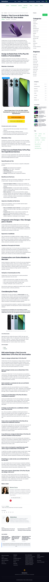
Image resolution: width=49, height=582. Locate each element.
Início (15, 1)
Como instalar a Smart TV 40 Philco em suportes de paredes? (42, 108)
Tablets (35, 93)
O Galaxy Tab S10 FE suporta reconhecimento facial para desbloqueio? (42, 124)
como (35, 135)
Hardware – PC (35, 31)
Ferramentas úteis (32, 1)
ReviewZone (5, 1)
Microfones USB (35, 38)
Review (36, 133)
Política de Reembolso (5, 560)
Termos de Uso (4, 563)
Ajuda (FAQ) (38, 1)
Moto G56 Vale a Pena (38, 148)
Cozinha (34, 25)
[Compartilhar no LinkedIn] (11, 512)
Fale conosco (39, 560)
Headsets (34, 33)
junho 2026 (35, 57)
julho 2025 (34, 72)
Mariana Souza (14, 487)
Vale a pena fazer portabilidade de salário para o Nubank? (42, 116)
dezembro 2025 (35, 64)
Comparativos (25, 1)
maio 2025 (34, 75)
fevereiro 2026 (35, 61)
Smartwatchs (35, 43)
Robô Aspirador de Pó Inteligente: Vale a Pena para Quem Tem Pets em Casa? (26, 538)
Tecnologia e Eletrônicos (37, 46)
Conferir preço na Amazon (16, 117)
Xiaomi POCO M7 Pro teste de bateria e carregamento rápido (42, 112)
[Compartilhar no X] (2, 512)
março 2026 (35, 59)
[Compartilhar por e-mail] (13, 512)
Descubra (40, 133)
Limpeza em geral (36, 36)
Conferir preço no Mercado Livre (16, 121)
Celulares (5, 12)
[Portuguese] (46, 1)
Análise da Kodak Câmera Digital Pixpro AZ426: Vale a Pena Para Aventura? (6, 538)
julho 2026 (34, 56)
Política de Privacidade (5, 555)
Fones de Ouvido (35, 30)
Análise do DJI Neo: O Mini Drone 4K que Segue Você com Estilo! (16, 538)
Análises (19, 1)
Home (4, 347)
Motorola (39, 135)
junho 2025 (35, 74)
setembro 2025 (35, 69)
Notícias (43, 1)
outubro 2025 (35, 67)
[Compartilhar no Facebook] (4, 512)
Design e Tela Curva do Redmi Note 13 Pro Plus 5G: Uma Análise (12, 507)
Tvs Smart (34, 48)
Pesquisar (34, 12)
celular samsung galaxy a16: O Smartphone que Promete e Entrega (42, 120)
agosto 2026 (35, 54)
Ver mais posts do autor (15, 497)
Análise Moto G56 (37, 146)
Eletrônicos (35, 26)
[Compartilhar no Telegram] (9, 512)
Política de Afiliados (5, 558)
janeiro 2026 (35, 62)
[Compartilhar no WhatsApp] (6, 512)
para (44, 133)
